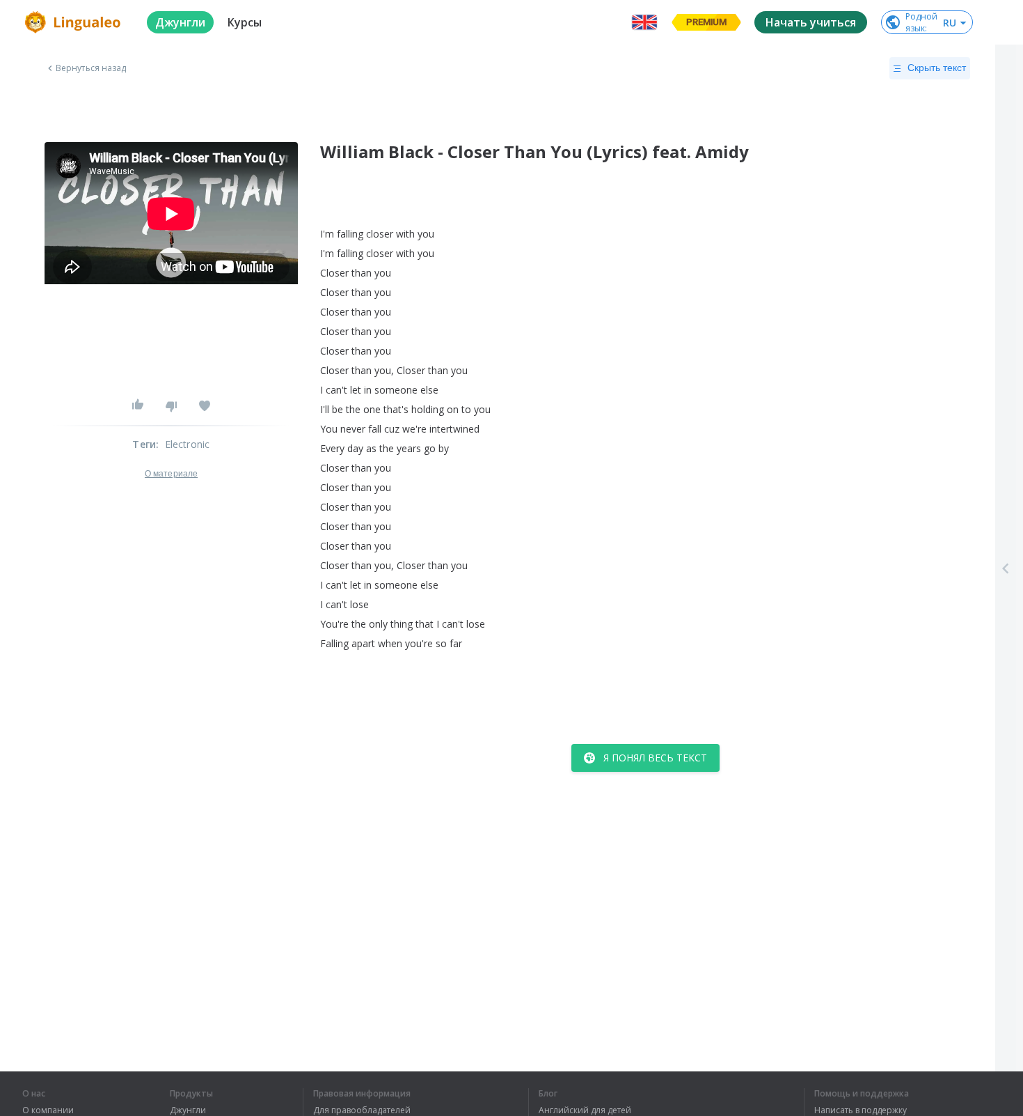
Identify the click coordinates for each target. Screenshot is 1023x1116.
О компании (48, 1110)
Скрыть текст (936, 67)
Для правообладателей (362, 1110)
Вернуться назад (91, 68)
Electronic (187, 444)
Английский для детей (585, 1110)
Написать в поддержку (860, 1110)
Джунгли (188, 1110)
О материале (171, 474)
